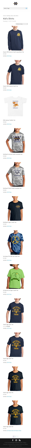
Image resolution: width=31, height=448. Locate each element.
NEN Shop (9, 56)
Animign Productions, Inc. (16, 442)
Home (4, 15)
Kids (12, 15)
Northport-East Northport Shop (14, 430)
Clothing (8, 15)
